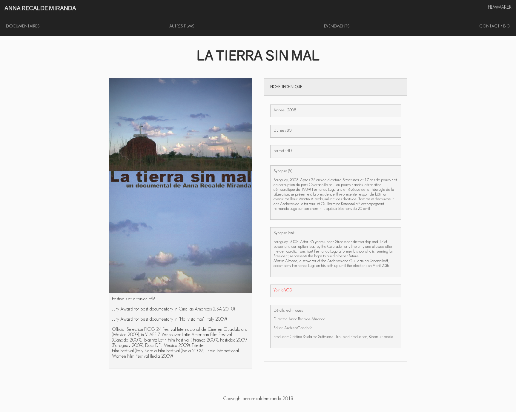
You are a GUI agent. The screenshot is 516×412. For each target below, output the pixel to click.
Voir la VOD (283, 290)
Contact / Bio (494, 26)
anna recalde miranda (40, 7)
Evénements (336, 26)
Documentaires (22, 26)
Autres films (181, 26)
